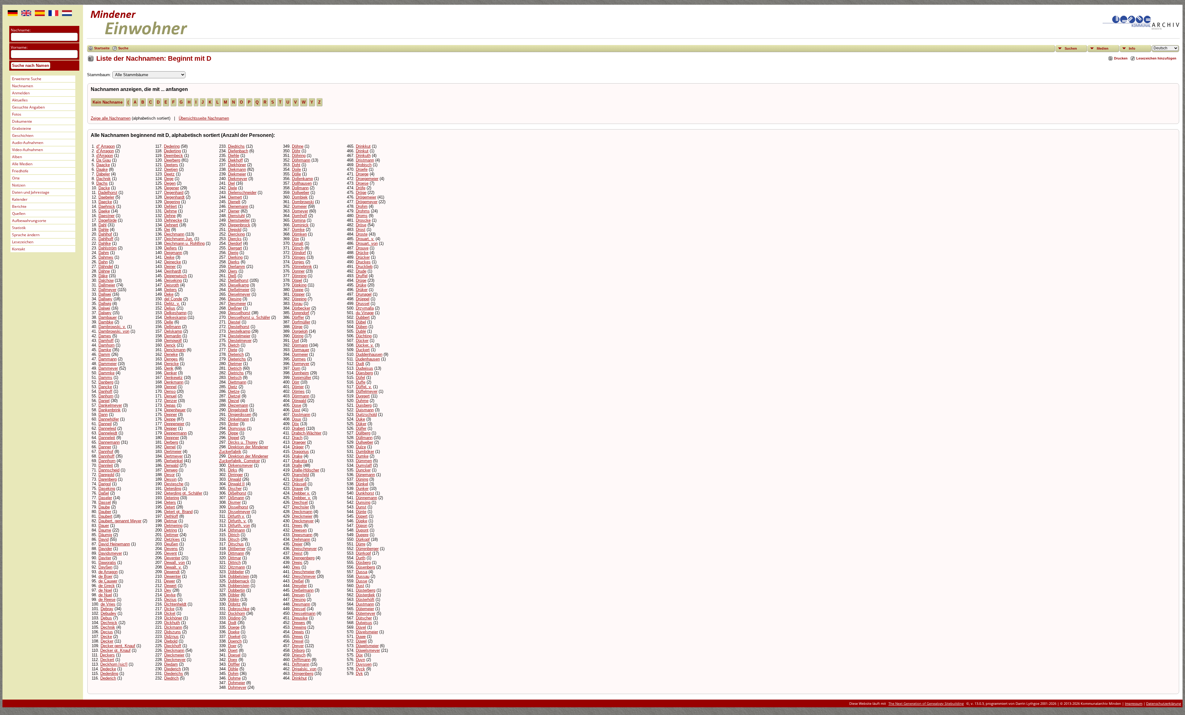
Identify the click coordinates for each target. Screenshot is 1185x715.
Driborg (298, 650)
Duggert (363, 396)
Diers (232, 271)
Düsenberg (365, 567)
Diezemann (238, 405)
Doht (296, 164)
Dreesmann (302, 534)
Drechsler (300, 507)
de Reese (106, 599)
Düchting (364, 336)
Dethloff (171, 516)
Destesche (173, 484)
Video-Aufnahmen (27, 149)
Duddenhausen (369, 354)
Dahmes (105, 257)
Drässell (299, 484)
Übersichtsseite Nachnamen (204, 118)
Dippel (233, 437)
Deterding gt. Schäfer (183, 493)
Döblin (233, 599)
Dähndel (105, 266)
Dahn (103, 262)
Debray (107, 608)
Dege (168, 178)
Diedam (171, 664)
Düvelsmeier (367, 632)
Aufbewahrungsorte (29, 220)
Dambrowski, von (113, 331)
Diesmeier (237, 303)
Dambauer (107, 317)
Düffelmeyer (366, 391)
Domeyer (300, 211)
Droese (362, 183)
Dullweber (364, 442)
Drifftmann (301, 659)
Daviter (104, 558)
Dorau (297, 303)
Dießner (235, 308)
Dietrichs (236, 373)
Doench (235, 641)
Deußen (171, 544)
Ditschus (236, 544)
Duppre (362, 534)
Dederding (109, 673)
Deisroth (171, 285)
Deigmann (173, 252)
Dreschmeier (303, 571)
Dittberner (236, 548)
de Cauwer (107, 581)
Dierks (233, 262)
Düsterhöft (365, 599)
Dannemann (109, 442)
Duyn (360, 659)
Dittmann (236, 553)
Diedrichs (236, 146)
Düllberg (363, 433)
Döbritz (234, 604)
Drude (361, 271)
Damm (104, 354)
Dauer (103, 525)
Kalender (19, 199)
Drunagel (364, 294)
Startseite (102, 48)
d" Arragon (105, 146)
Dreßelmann (303, 590)
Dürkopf (363, 539)
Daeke (104, 211)
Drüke (361, 285)
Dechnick (109, 622)
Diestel (234, 322)
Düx (359, 655)
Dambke (105, 322)
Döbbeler (236, 571)
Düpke (361, 521)
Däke (103, 275)
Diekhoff (235, 160)
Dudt (360, 363)
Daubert (105, 516)
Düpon (361, 525)
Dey (167, 590)
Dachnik (103, 178)
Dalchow (106, 280)
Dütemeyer (365, 613)
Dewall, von (174, 562)
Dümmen (364, 460)
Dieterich (236, 354)
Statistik (19, 227)
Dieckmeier (174, 655)
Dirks (232, 470)
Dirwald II (236, 484)
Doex (232, 659)
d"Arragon (105, 151)
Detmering (173, 525)
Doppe (297, 289)
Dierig (233, 252)
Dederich (108, 678)
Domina (299, 220)
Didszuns (172, 632)
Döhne (297, 146)
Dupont (362, 530)
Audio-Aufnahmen (27, 142)
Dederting (172, 151)
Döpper (298, 294)
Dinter (233, 423)
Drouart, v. (365, 238)
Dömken (299, 234)
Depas (170, 405)
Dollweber (300, 192)
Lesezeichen (22, 241)
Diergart (235, 248)
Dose (296, 405)
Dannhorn (106, 460)
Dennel (170, 386)
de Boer (105, 576)
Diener (233, 211)
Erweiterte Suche (26, 78)
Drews (297, 636)
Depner (170, 414)
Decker (107, 641)
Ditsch (233, 539)
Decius (107, 632)
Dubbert (363, 317)
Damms (105, 377)
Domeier (299, 206)
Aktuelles (20, 100)
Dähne (104, 271)
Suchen (1071, 48)
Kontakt (18, 249)
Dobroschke (238, 608)
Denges (171, 359)
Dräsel (297, 479)
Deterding (172, 488)
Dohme (234, 678)
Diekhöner (237, 164)
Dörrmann (300, 396)
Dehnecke (173, 220)
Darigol (104, 484)
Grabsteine (21, 128)
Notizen (18, 185)
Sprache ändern (26, 234)
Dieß (232, 275)
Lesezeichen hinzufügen (1156, 58)
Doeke (233, 632)
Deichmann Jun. (178, 238)
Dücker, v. (365, 345)
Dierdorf (235, 243)
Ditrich (233, 534)
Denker (170, 373)
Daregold (106, 474)
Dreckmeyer (303, 521)
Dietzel (234, 396)
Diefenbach (238, 151)
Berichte (19, 206)
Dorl (295, 340)
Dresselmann (303, 613)
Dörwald (299, 400)
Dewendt (172, 571)
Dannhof (105, 451)
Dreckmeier (302, 516)
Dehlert (170, 206)
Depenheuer (174, 410)
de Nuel (105, 595)
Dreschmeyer (304, 576)
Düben (361, 326)
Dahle (103, 229)
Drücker (363, 257)
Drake (297, 456)
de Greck (106, 585)
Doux (296, 419)
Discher (235, 488)
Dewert (170, 585)
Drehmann (301, 539)
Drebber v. (301, 493)
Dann (103, 414)
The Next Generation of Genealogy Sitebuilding (926, 703)
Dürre (360, 544)
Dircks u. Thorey (243, 442)
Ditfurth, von (239, 525)
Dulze (361, 447)
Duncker (363, 470)
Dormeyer (300, 363)
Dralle (297, 465)
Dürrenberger (367, 548)
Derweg (170, 470)
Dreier (297, 544)
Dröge (361, 192)
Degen (170, 183)
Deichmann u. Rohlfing (184, 243)
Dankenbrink (109, 410)
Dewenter (172, 576)
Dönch (297, 248)
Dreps (297, 562)
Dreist (297, 553)
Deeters (171, 164)
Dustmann (365, 604)
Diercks (235, 238)
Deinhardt (172, 271)
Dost (296, 410)
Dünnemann (366, 497)
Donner (298, 271)
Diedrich (171, 678)
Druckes (363, 262)
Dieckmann (174, 650)
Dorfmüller (301, 322)
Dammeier (107, 363)
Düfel (360, 377)
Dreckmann (302, 511)
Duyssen (364, 664)
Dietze (233, 391)
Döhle (233, 669)
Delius (169, 308)
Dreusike (300, 618)
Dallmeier (106, 285)
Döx (295, 423)
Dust (360, 585)
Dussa (361, 571)
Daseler (105, 497)
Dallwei (104, 294)
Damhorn (106, 345)
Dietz (232, 386)
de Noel (105, 590)
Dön (295, 238)
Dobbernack (238, 581)
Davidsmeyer (110, 553)
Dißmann (236, 497)
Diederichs (173, 673)
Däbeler (103, 174)
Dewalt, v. (173, 567)
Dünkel (362, 484)
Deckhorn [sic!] (113, 664)
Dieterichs (237, 359)
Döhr (296, 151)
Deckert (107, 659)
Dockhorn (236, 613)
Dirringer (235, 474)
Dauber (104, 511)
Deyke (170, 595)
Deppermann (175, 433)
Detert (169, 507)
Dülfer (361, 428)
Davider (105, 548)
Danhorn (105, 396)
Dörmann (300, 345)
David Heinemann (114, 544)
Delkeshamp (175, 312)
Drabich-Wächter (306, 433)
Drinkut (362, 151)
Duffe (360, 382)
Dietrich (235, 368)
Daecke (105, 201)
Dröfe (360, 188)
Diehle (233, 155)
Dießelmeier (238, 289)
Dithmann (236, 530)
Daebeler (106, 197)
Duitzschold (366, 414)
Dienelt (234, 201)
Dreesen (299, 530)
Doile (296, 169)
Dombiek (300, 197)
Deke (168, 294)
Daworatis (107, 562)
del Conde (173, 299)
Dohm (233, 673)
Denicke (171, 363)
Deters (170, 502)
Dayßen (105, 567)
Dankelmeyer (110, 405)
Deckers (107, 655)
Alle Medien (22, 163)
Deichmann (174, 234)
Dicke (169, 608)
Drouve (362, 248)
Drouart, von (367, 243)
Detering (171, 497)
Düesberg (364, 373)
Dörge (297, 326)
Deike (169, 257)
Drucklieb (364, 266)
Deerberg (172, 160)
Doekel (234, 636)
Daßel (103, 493)
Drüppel (362, 299)
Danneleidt (107, 433)
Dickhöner (173, 618)
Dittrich (234, 562)
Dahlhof (105, 234)
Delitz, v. (172, 303)
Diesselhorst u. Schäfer (249, 317)
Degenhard (173, 192)
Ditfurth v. (236, 516)
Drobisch (364, 164)
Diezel (233, 400)
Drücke (362, 252)
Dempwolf (173, 340)
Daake (102, 169)
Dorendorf (300, 312)
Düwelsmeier (367, 645)
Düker (361, 423)
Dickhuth (172, 622)
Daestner (106, 215)
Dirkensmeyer (240, 465)
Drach (297, 437)
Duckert (363, 349)
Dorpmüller (301, 377)
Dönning (299, 275)
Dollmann (300, 188)
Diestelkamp (239, 331)
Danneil (105, 423)
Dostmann (301, 414)
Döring (297, 336)
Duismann (365, 410)
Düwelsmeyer (368, 650)
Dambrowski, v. (112, 326)
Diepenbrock (239, 225)
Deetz (169, 174)
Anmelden (21, 93)
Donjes (298, 262)
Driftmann (300, 664)
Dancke (105, 386)
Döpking (299, 285)
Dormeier (300, 354)
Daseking (106, 488)
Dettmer (171, 534)
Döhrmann (301, 160)
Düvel (361, 627)
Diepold (234, 229)
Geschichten (22, 135)
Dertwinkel (173, 460)
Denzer (170, 400)
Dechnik (108, 627)
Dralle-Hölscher (305, 470)
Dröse (361, 225)
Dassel (104, 502)
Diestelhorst (238, 326)
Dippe (233, 433)
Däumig (105, 534)
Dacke (104, 188)
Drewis (298, 632)
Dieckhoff (172, 645)
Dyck (360, 669)
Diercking (236, 234)
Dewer (169, 581)
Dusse (361, 581)
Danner (104, 447)
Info (1132, 48)
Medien (1102, 48)
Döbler (233, 595)
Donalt (297, 243)
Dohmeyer (237, 687)
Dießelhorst (238, 280)
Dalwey (104, 312)
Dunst (361, 507)
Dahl (102, 225)
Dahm (103, 252)
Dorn (296, 368)
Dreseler (299, 585)
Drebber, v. (301, 497)
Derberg (171, 442)
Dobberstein (238, 585)
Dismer (234, 502)
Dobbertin (236, 590)
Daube (104, 507)
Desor (169, 474)
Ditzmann (236, 567)
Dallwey (105, 299)
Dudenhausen (368, 359)
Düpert (362, 516)
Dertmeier (172, 451)
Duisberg (364, 405)
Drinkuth (363, 155)
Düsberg (363, 562)
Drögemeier (366, 197)
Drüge (361, 280)
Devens (171, 548)
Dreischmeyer (304, 548)
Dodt (232, 622)
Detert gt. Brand (178, 511)
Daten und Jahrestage (30, 192)
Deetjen (171, 169)
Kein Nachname (108, 102)
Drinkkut (363, 146)
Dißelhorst (237, 493)
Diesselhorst (239, 312)
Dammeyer (108, 368)
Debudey (108, 613)
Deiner (170, 266)
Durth (360, 558)
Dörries (298, 391)
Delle (168, 322)
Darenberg (107, 479)
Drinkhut (299, 678)
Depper (170, 428)
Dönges (299, 257)
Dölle (296, 174)
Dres (296, 567)
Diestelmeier (239, 336)
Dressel (299, 608)
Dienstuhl (236, 215)
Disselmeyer (239, 511)
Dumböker (365, 451)
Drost (360, 229)
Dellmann (172, 326)
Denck (170, 345)
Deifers (170, 248)
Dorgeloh (300, 331)
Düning (362, 479)
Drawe (297, 488)
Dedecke (108, 669)
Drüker (362, 289)
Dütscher (364, 618)
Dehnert (171, 225)
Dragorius (300, 451)
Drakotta (299, 460)
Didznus (171, 636)
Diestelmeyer (240, 340)
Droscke (363, 220)
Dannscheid (108, 470)
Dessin (170, 479)
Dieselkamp (238, 285)
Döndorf (299, 252)
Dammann (107, 359)
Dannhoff (106, 456)
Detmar (170, 521)
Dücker (362, 340)
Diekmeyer (237, 178)
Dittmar (234, 558)
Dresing (299, 599)
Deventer (172, 558)
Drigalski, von (304, 669)
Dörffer (298, 317)
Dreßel (298, 581)
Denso (170, 391)
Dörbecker (301, 308)
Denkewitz (173, 377)
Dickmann (173, 627)
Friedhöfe (20, 171)
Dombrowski (303, 201)
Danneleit (106, 437)
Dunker (362, 488)
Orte (16, 178)
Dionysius (237, 428)
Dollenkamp (302, 178)
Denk (168, 368)
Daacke (103, 164)
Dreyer (298, 645)
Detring (170, 530)
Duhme (362, 400)
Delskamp (173, 331)
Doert (233, 650)
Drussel (362, 303)
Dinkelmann (238, 419)
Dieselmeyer (239, 294)
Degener (171, 188)
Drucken (1121, 58)
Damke (104, 349)
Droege (362, 174)
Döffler (234, 664)
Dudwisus (364, 368)
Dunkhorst (365, 493)
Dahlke (104, 243)
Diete (232, 349)
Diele (232, 188)
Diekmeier (237, 174)
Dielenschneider (242, 192)
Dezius (170, 599)
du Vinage (365, 312)
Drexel (297, 641)
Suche (123, 48)
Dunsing (363, 502)
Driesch (299, 655)
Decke (106, 636)
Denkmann (173, 382)
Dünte (361, 511)
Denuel (170, 396)
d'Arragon (104, 155)
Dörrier (298, 386)
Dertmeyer (173, 456)
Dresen (298, 595)
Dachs (102, 183)
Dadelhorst (107, 192)
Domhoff (299, 215)
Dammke (106, 373)
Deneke (171, 354)
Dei (167, 229)
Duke (360, 419)
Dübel (361, 322)
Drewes (298, 622)
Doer (232, 645)
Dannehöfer (108, 419)
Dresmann (301, 604)
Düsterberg (365, 590)
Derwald (171, 465)
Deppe (170, 419)
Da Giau (103, 160)
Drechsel (300, 502)
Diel (231, 183)
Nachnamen (22, 85)
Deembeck (173, 155)
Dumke (362, 456)
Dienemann (238, 206)
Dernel (170, 447)
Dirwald (234, 479)
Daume (104, 530)
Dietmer (235, 363)
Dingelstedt (238, 410)
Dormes (299, 359)
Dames (104, 336)
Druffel (362, 275)
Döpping (299, 299)
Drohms (363, 211)
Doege (233, 627)
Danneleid (107, 428)
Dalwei (104, 308)
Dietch (233, 345)
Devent (170, 553)
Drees (297, 525)
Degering (172, 201)
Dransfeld (300, 474)
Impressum (1133, 703)
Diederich (172, 669)
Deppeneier (174, 423)
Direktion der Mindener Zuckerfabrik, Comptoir (243, 458)
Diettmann (237, 382)
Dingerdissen (239, 414)
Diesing (234, 299)
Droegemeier (367, 178)
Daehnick (106, 206)
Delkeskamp (175, 317)
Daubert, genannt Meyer (119, 521)
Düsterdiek (365, 595)
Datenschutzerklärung (1163, 703)
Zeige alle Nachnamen (111, 118)
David (103, 539)
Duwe (361, 636)
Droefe (362, 169)
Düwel (361, 641)
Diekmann (237, 169)
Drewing (299, 627)
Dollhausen (302, 183)
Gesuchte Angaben (28, 107)
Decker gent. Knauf (118, 645)
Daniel (104, 400)
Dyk (359, 673)
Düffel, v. (364, 386)
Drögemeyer (366, 201)
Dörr (295, 382)
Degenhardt (174, 197)
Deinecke (172, 262)
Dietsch (235, 377)
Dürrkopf (363, 553)
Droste (362, 234)
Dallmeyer (107, 289)
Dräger (298, 447)
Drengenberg (303, 558)
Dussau (362, 576)
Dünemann (365, 474)
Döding (234, 618)
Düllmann (364, 437)
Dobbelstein (238, 576)
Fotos (16, 114)
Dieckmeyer (174, 659)
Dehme (170, 211)
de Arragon (108, 571)
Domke (298, 229)
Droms (362, 215)
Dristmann (365, 160)
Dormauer (300, 349)
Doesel (234, 655)
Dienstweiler (239, 220)
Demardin (172, 336)
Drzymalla (365, 308)
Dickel (169, 613)
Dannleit (105, 465)
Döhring (299, 155)
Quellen (18, 213)
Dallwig (104, 303)
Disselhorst (238, 507)
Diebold (170, 641)
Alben (17, 156)
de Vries (108, 604)
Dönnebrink (302, 266)
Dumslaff (364, 465)
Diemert (235, 197)
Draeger (299, 442)
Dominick (300, 225)
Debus (106, 618)
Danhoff (105, 391)
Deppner (171, 437)
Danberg (105, 382)
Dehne (170, 215)
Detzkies (172, 539)
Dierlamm (236, 266)
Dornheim (300, 373)
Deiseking (173, 280)
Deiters (170, 289)
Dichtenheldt (175, 604)
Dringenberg (302, 673)
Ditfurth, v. (237, 521)
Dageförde (107, 220)
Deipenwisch (175, 275)
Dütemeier (365, 608)
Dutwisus (364, 622)
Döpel (297, 280)
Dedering (172, 146)
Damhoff (106, 340)
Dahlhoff (105, 238)
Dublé (361, 331)
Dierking (235, 257)
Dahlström (107, 248)
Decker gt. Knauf (115, 650)
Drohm (362, 206)
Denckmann (174, 349)
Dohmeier (236, 682)
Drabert (298, 428)
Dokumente (22, 121)
